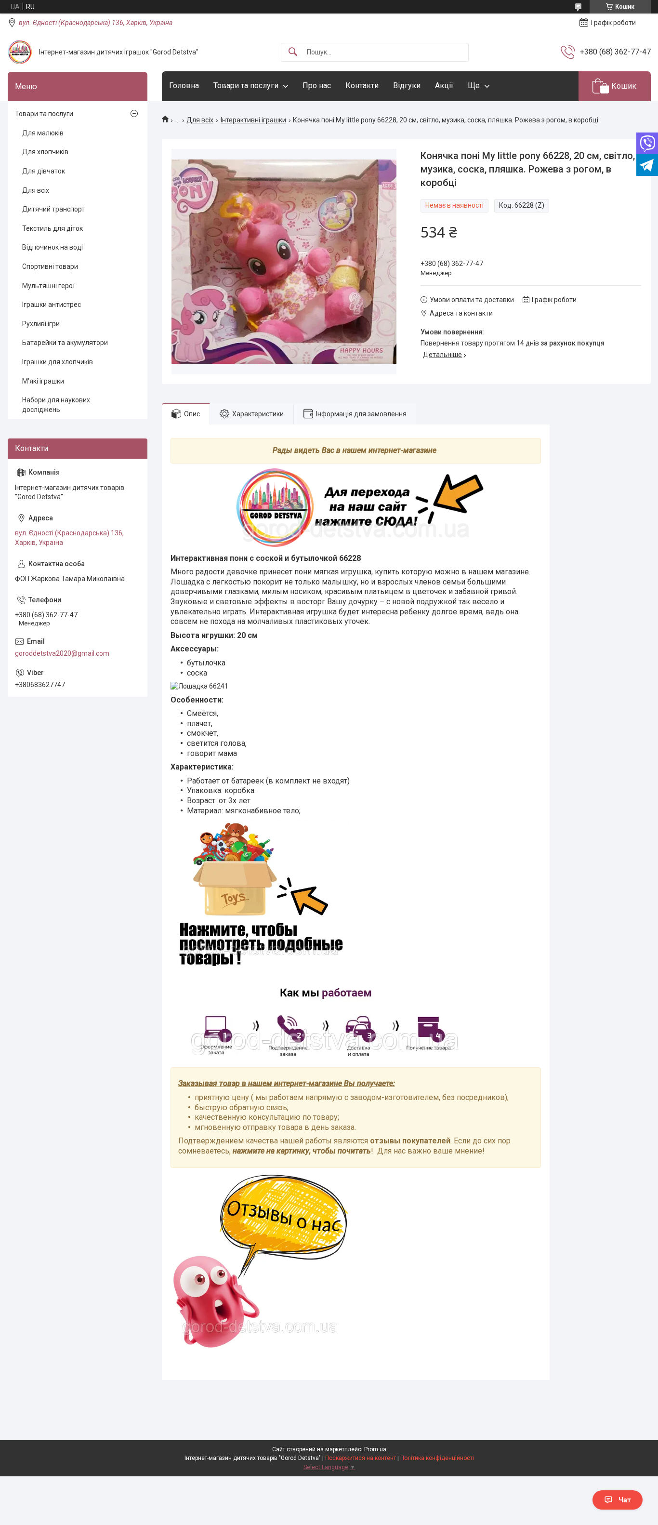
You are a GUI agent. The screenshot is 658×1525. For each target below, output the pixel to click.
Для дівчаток (43, 171)
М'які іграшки (43, 381)
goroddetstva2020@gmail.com (62, 653)
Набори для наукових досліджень (56, 404)
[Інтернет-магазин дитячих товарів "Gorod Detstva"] (20, 52)
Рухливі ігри (41, 324)
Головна (184, 85)
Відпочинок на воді (52, 247)
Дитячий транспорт (53, 209)
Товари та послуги (245, 85)
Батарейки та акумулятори (65, 342)
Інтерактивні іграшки (253, 120)
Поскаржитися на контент (360, 1458)
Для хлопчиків (45, 152)
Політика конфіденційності (437, 1458)
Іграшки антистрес (51, 304)
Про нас (317, 85)
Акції (444, 85)
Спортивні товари (50, 266)
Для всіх (199, 120)
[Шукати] (293, 52)
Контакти (362, 85)
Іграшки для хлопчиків (57, 362)
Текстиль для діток (52, 228)
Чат (625, 1500)
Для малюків (43, 133)
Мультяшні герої (48, 286)
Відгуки (407, 85)
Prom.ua (375, 1449)
